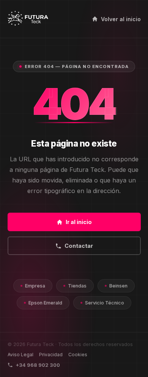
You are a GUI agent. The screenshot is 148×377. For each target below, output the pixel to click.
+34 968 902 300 (38, 365)
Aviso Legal (20, 354)
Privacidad (51, 354)
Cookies (77, 354)
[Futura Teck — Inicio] (28, 19)
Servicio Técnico (104, 303)
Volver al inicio (121, 19)
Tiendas (77, 286)
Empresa (35, 286)
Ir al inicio (79, 222)
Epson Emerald (45, 303)
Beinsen (118, 286)
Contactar (79, 246)
